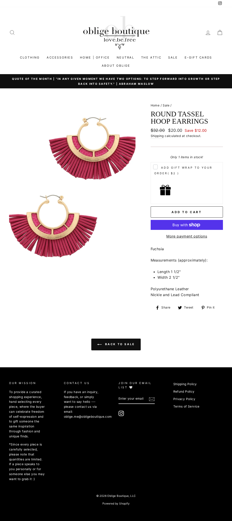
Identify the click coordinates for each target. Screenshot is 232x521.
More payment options (186, 236)
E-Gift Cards (198, 57)
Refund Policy (184, 391)
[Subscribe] (152, 399)
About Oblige (116, 65)
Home (155, 105)
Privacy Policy (184, 399)
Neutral (125, 57)
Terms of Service (186, 406)
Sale (173, 57)
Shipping (157, 136)
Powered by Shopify (116, 503)
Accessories (60, 57)
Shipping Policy (185, 384)
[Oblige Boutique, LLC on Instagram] (121, 413)
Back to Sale (119, 344)
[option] (116, 81)
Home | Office (95, 57)
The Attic (151, 57)
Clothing (30, 57)
